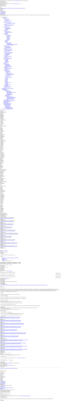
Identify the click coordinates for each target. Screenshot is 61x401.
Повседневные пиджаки (8, 50)
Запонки (6, 81)
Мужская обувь (6, 85)
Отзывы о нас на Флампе (3, 250)
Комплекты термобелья (8, 68)
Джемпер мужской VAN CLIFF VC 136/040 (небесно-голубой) (9, 336)
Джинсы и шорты (6, 63)
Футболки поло (7, 57)
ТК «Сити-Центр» (17, 0)
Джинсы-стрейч (7, 64)
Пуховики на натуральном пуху (9, 24)
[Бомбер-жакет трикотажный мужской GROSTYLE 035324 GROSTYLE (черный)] (12, 323)
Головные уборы (6, 33)
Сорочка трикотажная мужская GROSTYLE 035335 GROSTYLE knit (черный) (11, 340)
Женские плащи (7, 95)
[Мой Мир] (3, 283)
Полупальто (7, 20)
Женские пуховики (9, 93)
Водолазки (6, 61)
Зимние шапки (9, 43)
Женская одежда (4, 89)
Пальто (5, 18)
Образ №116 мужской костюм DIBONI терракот (7, 221)
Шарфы (6, 78)
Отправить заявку (2, 396)
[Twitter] (1, 283)
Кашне (6, 80)
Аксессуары (5, 69)
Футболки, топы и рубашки (7, 103)
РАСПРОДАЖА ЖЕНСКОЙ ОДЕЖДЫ (7, 108)
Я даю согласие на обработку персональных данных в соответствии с (13, 357)
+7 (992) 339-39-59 (3, 381)
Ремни (6, 76)
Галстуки (6, 79)
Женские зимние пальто (10, 96)
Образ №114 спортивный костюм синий (6, 227)
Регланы (8, 39)
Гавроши (8, 36)
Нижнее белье (7, 70)
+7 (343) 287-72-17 (3, 12)
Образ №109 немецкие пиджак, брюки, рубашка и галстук (8, 243)
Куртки (5, 26)
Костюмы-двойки (7, 46)
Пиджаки (5, 48)
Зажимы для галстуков (8, 82)
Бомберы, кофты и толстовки (8, 58)
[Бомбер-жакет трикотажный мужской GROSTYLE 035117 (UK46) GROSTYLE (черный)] (13, 332)
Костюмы (5, 45)
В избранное (7, 278)
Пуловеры (6, 60)
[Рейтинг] (6, 354)
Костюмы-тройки (7, 47)
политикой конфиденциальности (21, 357)
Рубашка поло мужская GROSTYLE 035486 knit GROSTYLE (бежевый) (10, 343)
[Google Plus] (4, 283)
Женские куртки (7, 90)
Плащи (5, 21)
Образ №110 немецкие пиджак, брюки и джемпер (7, 240)
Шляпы (6, 41)
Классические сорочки (8, 56)
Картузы (8, 37)
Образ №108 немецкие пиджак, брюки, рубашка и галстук (8, 246)
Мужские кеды (7, 86)
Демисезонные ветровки (8, 32)
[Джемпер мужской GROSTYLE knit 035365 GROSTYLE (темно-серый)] (10, 326)
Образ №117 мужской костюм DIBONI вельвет (7, 218)
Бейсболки (6, 40)
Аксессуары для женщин (7, 104)
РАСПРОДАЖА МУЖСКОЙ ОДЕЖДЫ (7, 88)
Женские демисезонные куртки (11, 92)
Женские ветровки (9, 94)
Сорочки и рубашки (6, 54)
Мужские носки (7, 71)
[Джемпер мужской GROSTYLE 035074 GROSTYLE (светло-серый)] (10, 317)
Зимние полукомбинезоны (9, 52)
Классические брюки (8, 53)
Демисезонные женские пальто (11, 97)
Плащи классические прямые (11, 23)
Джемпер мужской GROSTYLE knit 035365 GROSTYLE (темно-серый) (10, 327)
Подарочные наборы (8, 84)
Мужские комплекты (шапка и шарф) (12, 44)
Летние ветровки (7, 31)
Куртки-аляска (7, 27)
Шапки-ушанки (9, 42)
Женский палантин (8, 105)
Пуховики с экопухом (8, 25)
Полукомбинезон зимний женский (10, 100)
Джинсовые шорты (8, 66)
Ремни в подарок (9, 77)
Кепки (6, 34)
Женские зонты (7, 106)
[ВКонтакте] (0, 283)
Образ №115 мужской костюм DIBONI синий (6, 224)
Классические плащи (8, 22)
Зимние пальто (7, 19)
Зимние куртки (9, 91)
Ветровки (5, 30)
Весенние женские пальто (10, 98)
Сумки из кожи (9, 75)
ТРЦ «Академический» (15, 3)
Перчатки (6, 72)
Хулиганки (8, 38)
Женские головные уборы (9, 107)
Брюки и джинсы (6, 99)
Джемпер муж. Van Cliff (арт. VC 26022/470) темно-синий (8, 330)
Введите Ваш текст (3, 356)
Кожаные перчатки (9, 73)
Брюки (5, 51)
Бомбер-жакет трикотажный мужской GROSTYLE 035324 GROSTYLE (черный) (11, 324)
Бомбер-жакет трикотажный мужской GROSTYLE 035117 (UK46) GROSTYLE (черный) (13, 333)
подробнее (1, 252)
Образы (5, 87)
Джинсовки (7, 29)
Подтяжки (6, 83)
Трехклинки (8, 35)
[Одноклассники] (2, 283)
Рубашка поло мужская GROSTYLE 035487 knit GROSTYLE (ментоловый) (11, 346)
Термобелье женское (6, 102)
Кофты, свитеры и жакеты (7, 101)
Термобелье (5, 67)
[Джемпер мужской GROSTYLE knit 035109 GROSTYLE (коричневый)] (10, 320)
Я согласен (2, 400)
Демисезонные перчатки (10, 74)
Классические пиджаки (8, 49)
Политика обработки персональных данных (6, 387)
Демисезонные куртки (8, 28)
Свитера (6, 59)
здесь (19, 309)
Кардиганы (7, 62)
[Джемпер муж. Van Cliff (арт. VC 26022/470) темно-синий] (8, 329)
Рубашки (6, 55)
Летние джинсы (7, 65)
